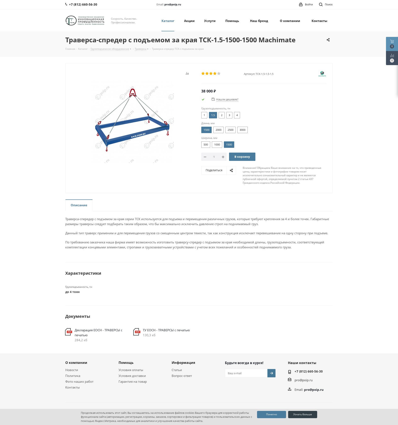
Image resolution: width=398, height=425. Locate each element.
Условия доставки (132, 376)
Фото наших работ (79, 381)
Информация (183, 362)
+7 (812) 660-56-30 (309, 371)
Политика (72, 376)
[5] (219, 73)
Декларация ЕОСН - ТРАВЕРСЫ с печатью (98, 332)
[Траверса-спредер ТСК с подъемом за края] (132, 121)
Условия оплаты (131, 370)
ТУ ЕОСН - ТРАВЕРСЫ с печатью (166, 330)
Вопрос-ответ (182, 376)
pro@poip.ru (172, 4)
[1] (203, 73)
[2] (207, 73)
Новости (71, 370)
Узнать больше (302, 414)
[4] (215, 73)
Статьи (177, 370)
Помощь (126, 362)
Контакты (72, 387)
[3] (211, 73)
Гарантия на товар (133, 381)
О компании (76, 362)
